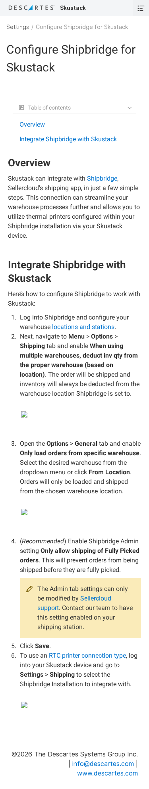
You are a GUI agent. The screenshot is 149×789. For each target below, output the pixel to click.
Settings (17, 26)
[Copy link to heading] (53, 163)
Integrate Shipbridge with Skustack (68, 139)
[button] (141, 8)
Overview (32, 124)
